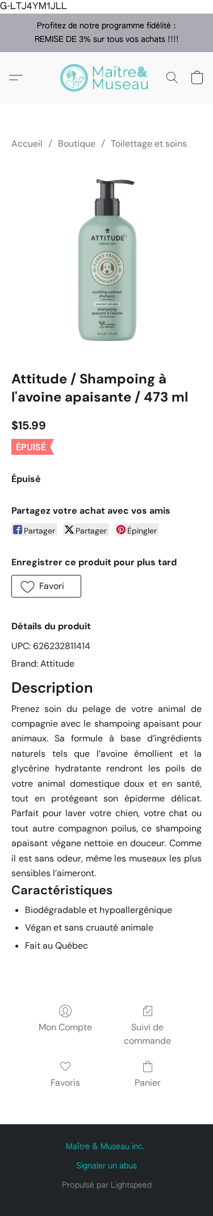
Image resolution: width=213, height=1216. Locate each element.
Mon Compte (65, 1027)
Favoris (65, 1083)
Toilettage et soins (149, 144)
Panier (148, 1083)
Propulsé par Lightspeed (107, 1185)
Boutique (76, 144)
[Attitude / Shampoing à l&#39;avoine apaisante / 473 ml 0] (107, 258)
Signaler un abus (106, 1166)
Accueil (27, 144)
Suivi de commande (147, 1034)
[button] (106, 77)
